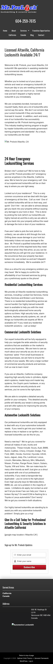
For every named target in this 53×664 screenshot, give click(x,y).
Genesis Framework (41, 658)
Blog (32, 35)
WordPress (24, 661)
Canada (23, 35)
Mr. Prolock (24, 9)
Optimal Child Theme (24, 658)
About (14, 30)
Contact (41, 35)
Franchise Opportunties (41, 30)
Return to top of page (26, 655)
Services (22, 31)
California (12, 35)
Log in (31, 661)
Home (5, 30)
